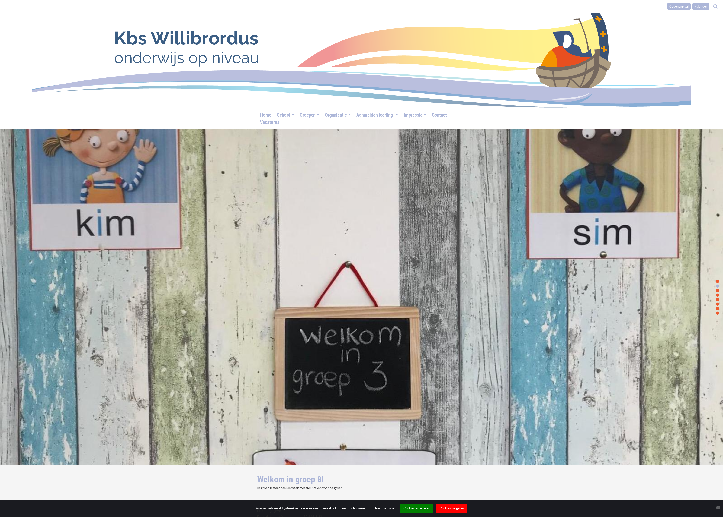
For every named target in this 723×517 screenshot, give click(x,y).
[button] (717, 281)
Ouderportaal (679, 6)
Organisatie (336, 115)
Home (265, 115)
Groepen (308, 115)
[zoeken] (715, 6)
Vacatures (269, 122)
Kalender (701, 6)
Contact (439, 115)
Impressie (413, 115)
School (283, 115)
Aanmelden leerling (375, 115)
